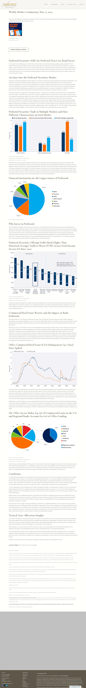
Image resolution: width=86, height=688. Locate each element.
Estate (24, 677)
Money (24, 681)
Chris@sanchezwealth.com (7, 683)
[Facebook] (2, 685)
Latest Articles (25, 683)
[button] (46, 4)
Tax (23, 679)
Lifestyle (24, 682)
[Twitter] (4, 685)
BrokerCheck (65, 675)
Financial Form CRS (43, 673)
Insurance (25, 678)
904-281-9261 (7, 674)
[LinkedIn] (6, 685)
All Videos (25, 685)
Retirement (25, 674)
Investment (25, 675)
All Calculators (25, 686)
